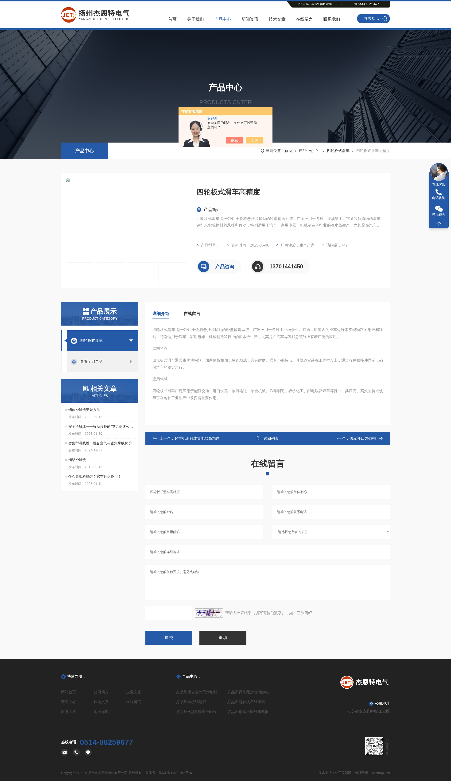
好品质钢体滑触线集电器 (248, 712)
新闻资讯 (249, 19)
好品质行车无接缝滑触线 (248, 692)
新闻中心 (68, 702)
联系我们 (331, 19)
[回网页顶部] (438, 223)
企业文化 (133, 692)
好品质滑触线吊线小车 (246, 702)
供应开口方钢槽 (363, 438)
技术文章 (277, 19)
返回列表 (271, 438)
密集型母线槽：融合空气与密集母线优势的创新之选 (102, 443)
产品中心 (222, 19)
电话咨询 (438, 198)
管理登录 (361, 773)
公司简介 (101, 692)
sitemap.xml (381, 773)
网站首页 (68, 692)
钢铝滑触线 (77, 460)
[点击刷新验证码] (209, 613)
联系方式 (68, 712)
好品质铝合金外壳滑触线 (197, 692)
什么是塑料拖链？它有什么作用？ (94, 476)
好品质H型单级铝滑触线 (196, 712)
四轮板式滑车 (338, 151)
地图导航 (101, 712)
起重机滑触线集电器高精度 (197, 438)
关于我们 (195, 19)
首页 (172, 19)
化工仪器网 (343, 773)
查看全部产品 (91, 361)
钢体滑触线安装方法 (84, 410)
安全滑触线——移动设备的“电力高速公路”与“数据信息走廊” (102, 426)
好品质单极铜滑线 (191, 702)
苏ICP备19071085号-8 (175, 773)
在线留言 (304, 19)
